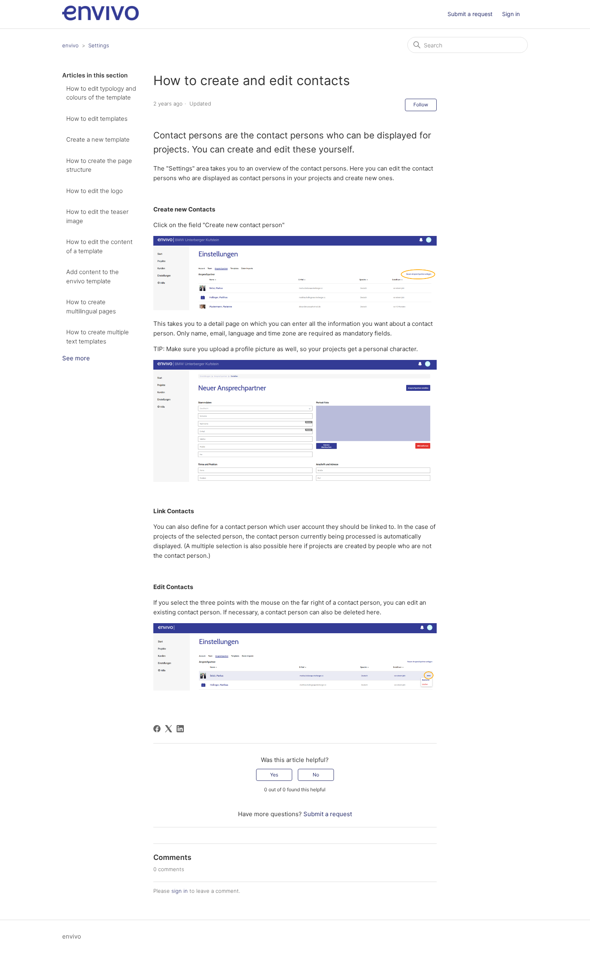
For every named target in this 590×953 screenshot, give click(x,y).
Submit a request (470, 13)
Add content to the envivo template (92, 276)
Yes (274, 775)
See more (76, 358)
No (316, 775)
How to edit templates (97, 118)
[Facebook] (157, 728)
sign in (179, 891)
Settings (98, 45)
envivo (70, 45)
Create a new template (98, 139)
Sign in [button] (511, 13)
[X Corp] (168, 728)
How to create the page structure (99, 165)
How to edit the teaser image (97, 216)
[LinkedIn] (180, 728)
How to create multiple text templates (97, 336)
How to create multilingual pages (91, 306)
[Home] (100, 18)
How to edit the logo (94, 191)
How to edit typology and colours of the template (101, 93)
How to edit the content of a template (99, 246)
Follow (420, 105)
